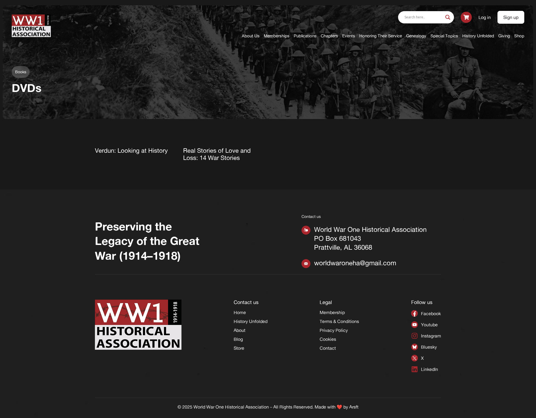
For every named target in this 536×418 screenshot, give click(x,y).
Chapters (329, 35)
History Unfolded (478, 35)
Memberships (276, 35)
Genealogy (416, 35)
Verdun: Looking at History (131, 150)
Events (348, 35)
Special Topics (444, 35)
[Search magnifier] (448, 17)
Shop (519, 35)
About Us (251, 35)
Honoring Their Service (380, 35)
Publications (305, 35)
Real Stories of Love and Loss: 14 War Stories (217, 154)
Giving (504, 35)
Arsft (353, 407)
